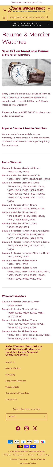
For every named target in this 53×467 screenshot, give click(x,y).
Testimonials (12, 387)
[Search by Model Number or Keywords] (47, 17)
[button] (49, 10)
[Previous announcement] (5, 24)
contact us (17, 116)
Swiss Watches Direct (24, 451)
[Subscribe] (44, 416)
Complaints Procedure (17, 393)
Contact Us (11, 399)
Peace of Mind (13, 368)
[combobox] (28, 17)
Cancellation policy (28, 463)
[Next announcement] (48, 24)
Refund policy (43, 455)
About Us (10, 362)
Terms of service (38, 459)
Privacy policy (19, 455)
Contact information (19, 459)
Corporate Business (15, 381)
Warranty (10, 374)
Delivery (31, 455)
